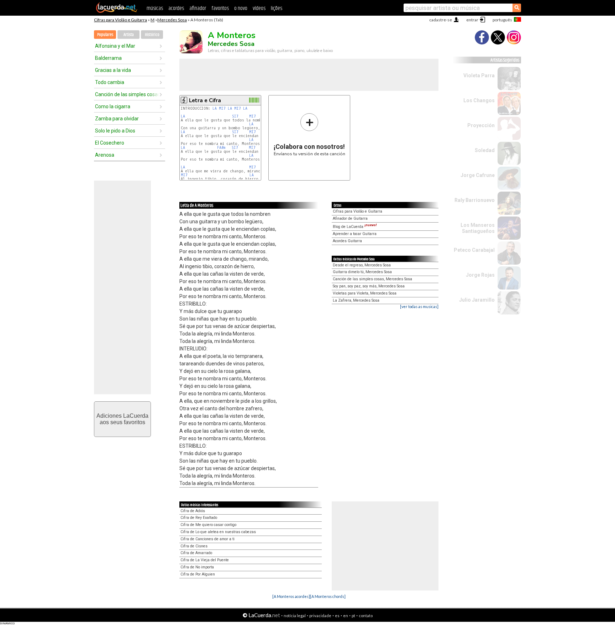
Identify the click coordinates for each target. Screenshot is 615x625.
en (345, 615)
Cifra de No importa (197, 567)
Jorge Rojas (480, 275)
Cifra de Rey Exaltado (198, 517)
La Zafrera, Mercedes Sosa (356, 300)
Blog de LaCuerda (355, 226)
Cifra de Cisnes (193, 546)
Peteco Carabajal (474, 250)
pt (353, 615)
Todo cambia (109, 82)
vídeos (259, 8)
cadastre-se (440, 19)
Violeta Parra (479, 75)
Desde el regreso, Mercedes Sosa (362, 265)
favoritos (220, 8)
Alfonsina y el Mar (115, 46)
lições (276, 8)
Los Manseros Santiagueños (478, 228)
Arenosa (104, 155)
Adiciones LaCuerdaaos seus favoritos (122, 419)
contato (366, 615)
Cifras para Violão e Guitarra (120, 19)
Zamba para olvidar (117, 118)
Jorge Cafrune (478, 175)
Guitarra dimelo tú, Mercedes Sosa (362, 272)
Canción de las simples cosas (127, 94)
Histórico (152, 34)
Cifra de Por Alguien (197, 574)
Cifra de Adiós (192, 511)
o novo (240, 8)
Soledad (485, 150)
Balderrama (108, 58)
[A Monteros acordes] (291, 596)
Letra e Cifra (205, 100)
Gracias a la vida (113, 70)
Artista (128, 34)
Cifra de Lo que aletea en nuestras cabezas (218, 532)
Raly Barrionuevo (474, 200)
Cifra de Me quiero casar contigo (208, 524)
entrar (472, 19)
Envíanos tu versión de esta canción (309, 134)
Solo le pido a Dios (115, 131)
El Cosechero (109, 143)
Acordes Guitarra (347, 241)
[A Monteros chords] (328, 596)
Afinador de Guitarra (350, 218)
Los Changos (479, 100)
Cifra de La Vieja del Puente (204, 560)
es (337, 615)
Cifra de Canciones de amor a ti (207, 539)
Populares (105, 34)
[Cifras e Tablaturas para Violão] (117, 11)
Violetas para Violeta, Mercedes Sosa (364, 293)
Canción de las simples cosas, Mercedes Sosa (372, 279)
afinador (197, 8)
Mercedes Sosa (172, 19)
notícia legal (295, 615)
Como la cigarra (112, 106)
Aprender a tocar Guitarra (355, 233)
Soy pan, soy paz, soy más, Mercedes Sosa (369, 286)
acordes (176, 8)
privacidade (320, 615)
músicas (155, 8)
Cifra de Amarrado (196, 553)
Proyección (481, 125)
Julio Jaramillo (477, 300)
